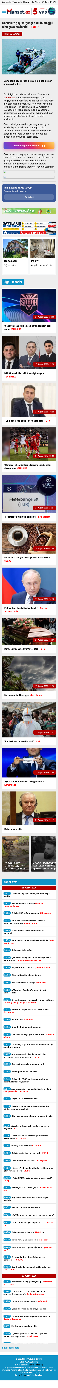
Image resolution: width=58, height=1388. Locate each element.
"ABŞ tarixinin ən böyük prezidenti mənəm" (29, 1215)
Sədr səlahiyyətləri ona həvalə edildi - (29, 941)
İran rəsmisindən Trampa (25, 982)
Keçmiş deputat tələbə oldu (21, 1098)
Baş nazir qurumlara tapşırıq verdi (24, 1064)
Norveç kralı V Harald (22, 1145)
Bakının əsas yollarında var (24, 1232)
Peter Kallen (18, 1019)
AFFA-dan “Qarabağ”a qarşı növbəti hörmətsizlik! (25, 991)
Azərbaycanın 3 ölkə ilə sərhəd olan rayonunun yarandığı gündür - (25, 1055)
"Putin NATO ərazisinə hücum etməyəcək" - (29, 1179)
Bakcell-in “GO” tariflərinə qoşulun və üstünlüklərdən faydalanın (26, 1080)
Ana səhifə (6, 2)
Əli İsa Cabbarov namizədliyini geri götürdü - (29, 1001)
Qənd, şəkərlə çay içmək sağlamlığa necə (28, 1268)
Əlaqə (37, 2)
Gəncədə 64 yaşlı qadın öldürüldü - (29, 1035)
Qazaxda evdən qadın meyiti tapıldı (25, 1309)
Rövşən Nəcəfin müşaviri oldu (22, 975)
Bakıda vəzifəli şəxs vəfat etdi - (26, 1153)
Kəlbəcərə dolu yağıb (18, 950)
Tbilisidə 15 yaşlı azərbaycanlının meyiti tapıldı (27, 894)
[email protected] (36, 1365)
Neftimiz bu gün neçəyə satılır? (23, 1207)
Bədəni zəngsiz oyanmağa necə (28, 1248)
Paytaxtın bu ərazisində (27, 967)
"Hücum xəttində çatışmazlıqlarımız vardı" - (28, 1317)
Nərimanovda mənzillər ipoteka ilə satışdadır (24, 931)
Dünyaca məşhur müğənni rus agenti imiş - (28, 1117)
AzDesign (22, 1375)
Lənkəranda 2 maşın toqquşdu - (28, 1223)
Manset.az (9, 97)
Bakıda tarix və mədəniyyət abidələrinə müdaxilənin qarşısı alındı (26, 1107)
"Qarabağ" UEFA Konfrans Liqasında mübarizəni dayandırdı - (25, 1334)
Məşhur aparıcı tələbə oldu (20, 1326)
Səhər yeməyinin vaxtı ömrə (25, 1240)
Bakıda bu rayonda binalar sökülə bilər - (27, 1010)
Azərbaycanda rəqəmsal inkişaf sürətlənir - (28, 1090)
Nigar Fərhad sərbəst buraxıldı (22, 1027)
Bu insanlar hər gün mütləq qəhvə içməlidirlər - (24, 1258)
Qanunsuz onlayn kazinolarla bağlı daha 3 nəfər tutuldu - (28, 958)
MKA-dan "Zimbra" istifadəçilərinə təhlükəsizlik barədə (24, 921)
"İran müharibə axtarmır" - (25, 1160)
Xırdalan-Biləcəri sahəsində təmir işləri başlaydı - (26, 1127)
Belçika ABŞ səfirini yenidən (27, 913)
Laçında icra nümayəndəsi (25, 1301)
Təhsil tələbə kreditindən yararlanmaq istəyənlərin (26, 1136)
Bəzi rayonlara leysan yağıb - (28, 1188)
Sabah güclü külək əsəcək (20, 1071)
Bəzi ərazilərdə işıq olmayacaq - (28, 1282)
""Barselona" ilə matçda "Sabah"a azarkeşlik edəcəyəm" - (24, 1292)
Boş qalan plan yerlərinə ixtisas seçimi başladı (26, 1198)
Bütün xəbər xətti (10, 1347)
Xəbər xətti (17, 2)
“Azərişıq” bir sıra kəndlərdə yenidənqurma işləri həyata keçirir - (28, 1169)
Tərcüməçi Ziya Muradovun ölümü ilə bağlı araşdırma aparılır (28, 1045)
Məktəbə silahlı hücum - (23, 904)
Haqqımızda (28, 2)
